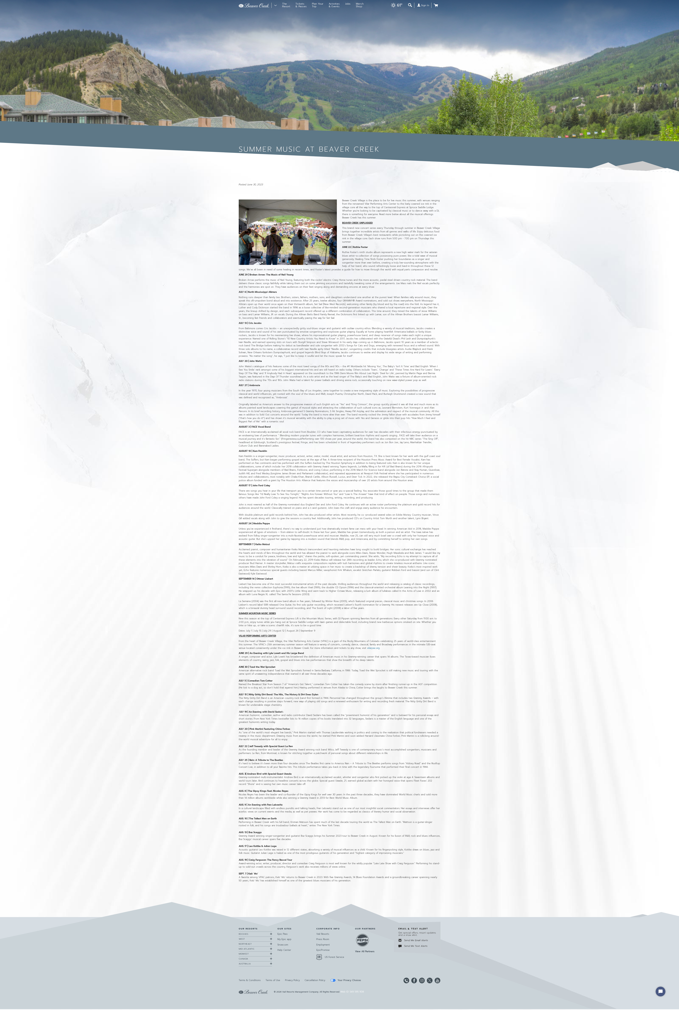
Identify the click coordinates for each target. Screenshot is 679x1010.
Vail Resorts (322, 934)
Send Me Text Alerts (415, 946)
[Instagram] (421, 980)
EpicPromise (323, 950)
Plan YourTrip (317, 5)
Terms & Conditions (250, 980)
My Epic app (284, 939)
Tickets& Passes (301, 5)
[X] (429, 980)
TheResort (286, 5)
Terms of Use (273, 980)
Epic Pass (282, 934)
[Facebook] (413, 980)
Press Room (322, 939)
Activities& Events (334, 5)
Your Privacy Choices (349, 980)
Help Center (284, 950)
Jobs (348, 4)
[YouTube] (436, 980)
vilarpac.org (373, 648)
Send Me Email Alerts (415, 940)
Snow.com (282, 944)
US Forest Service (334, 957)
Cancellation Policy (315, 980)
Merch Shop (360, 5)
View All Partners (364, 951)
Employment (323, 944)
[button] (396, 5)
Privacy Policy (292, 980)
